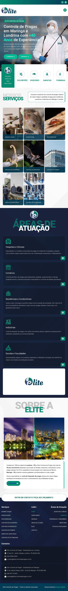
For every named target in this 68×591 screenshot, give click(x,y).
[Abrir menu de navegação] (65, 10)
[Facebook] (65, 2)
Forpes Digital (60, 587)
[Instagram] (62, 2)
